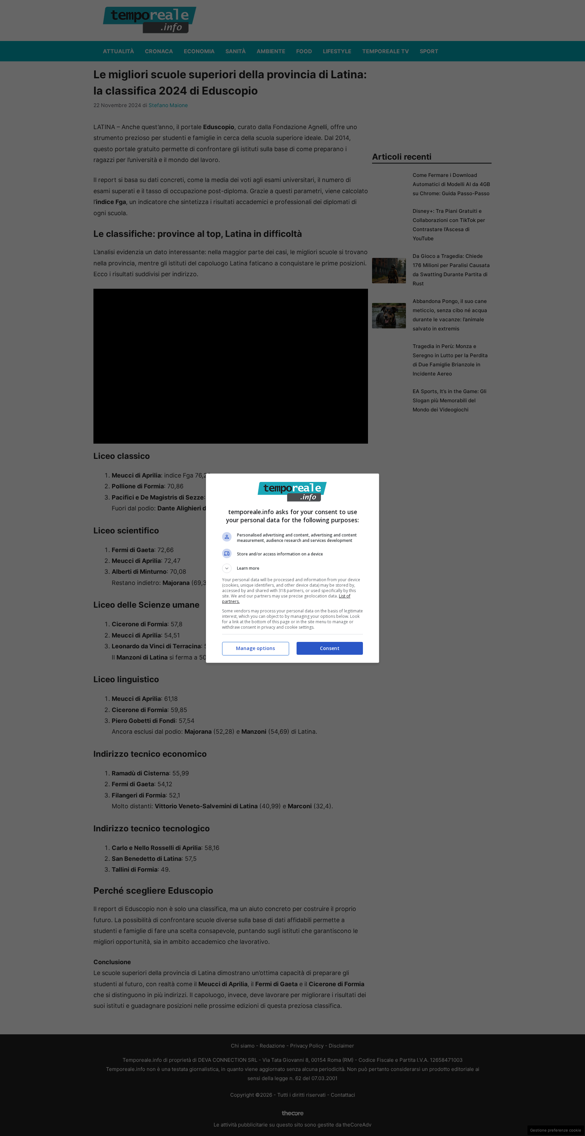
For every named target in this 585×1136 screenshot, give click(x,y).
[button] (292, 568)
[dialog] (292, 568)
